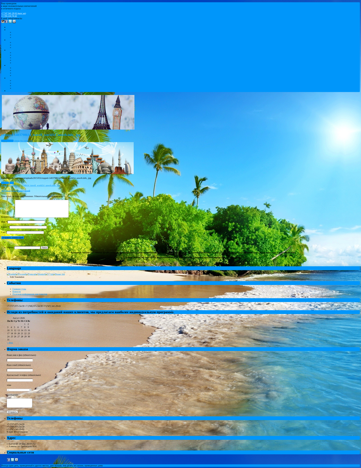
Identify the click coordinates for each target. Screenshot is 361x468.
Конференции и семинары (25, 32)
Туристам (11, 78)
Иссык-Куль (18, 47)
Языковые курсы (20, 52)
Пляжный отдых (20, 45)
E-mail (5, 227)
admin (17, 141)
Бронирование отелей (22, 83)
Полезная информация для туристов (29, 294)
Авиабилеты (18, 80)
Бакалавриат (18, 57)
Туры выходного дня (22, 75)
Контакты (11, 90)
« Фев (10, 343)
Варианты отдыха (15, 40)
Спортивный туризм (22, 37)
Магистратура (19, 60)
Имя (4, 222)
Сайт (3, 232)
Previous (5, 183)
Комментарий (7, 217)
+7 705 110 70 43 (9, 16)
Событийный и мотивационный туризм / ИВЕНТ (36, 35)
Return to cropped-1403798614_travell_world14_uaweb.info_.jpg (30, 185)
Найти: (10, 247)
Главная (10, 27)
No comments (26, 141)
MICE (9, 30)
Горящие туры (19, 289)
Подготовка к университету (25, 55)
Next (11, 183)
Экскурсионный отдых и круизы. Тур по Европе (35, 42)
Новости (16, 291)
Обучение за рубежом (17, 50)
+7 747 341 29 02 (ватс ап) (13, 13)
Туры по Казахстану (16, 65)
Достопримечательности (24, 68)
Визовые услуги (20, 85)
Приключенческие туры (24, 73)
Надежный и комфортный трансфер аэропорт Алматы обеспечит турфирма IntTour (52, 88)
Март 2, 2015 (7, 141)
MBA (15, 63)
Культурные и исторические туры (28, 70)
